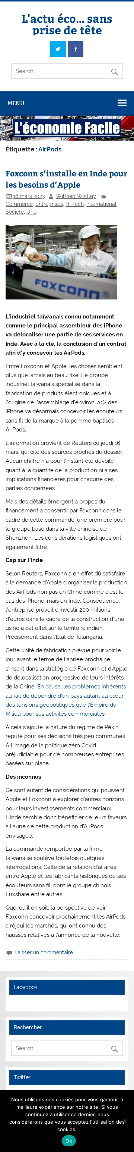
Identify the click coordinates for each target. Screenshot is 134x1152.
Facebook (25, 987)
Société (15, 212)
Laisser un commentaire (44, 952)
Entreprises (49, 204)
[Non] (124, 1121)
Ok (69, 1141)
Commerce (19, 204)
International (101, 204)
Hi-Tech (75, 204)
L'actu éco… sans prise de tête (67, 23)
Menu (16, 103)
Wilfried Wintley (76, 196)
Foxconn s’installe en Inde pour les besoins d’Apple (66, 179)
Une (31, 212)
